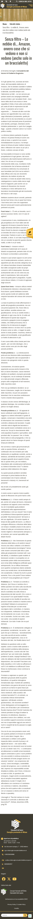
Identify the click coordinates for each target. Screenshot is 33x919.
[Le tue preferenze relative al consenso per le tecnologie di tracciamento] (30, 916)
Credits (16, 908)
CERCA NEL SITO (25, 1)
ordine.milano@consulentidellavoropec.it (18, 860)
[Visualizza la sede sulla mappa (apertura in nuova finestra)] (10, 1)
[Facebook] (3, 880)
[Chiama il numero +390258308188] (6, 1)
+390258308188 (9, 854)
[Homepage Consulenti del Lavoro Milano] (3, 6)
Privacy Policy (12, 904)
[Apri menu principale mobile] (30, 6)
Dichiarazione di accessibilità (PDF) (16, 899)
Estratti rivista (15, 24)
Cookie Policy (21, 904)
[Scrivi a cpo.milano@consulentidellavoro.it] (2, 1)
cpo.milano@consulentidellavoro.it (15, 850)
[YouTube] (14, 880)
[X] (9, 880)
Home (5, 24)
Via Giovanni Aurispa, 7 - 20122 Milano (16, 846)
